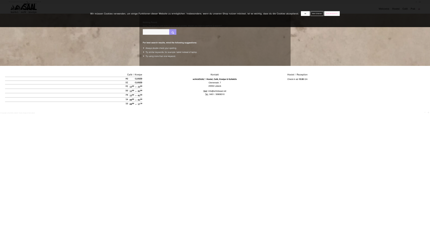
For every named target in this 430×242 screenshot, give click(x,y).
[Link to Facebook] (425, 112)
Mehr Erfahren (317, 13)
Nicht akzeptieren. (332, 13)
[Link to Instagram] (428, 112)
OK (305, 13)
